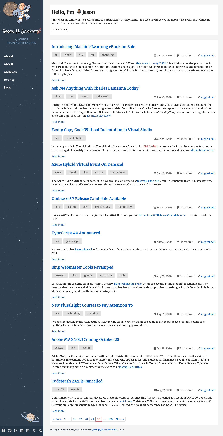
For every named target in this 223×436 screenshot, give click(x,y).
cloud (67, 54)
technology (118, 172)
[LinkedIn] (21, 430)
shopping (108, 54)
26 (74, 419)
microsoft (102, 96)
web (122, 275)
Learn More (59, 29)
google (88, 275)
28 (86, 419)
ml (92, 54)
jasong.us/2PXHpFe (130, 366)
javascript (72, 241)
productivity (102, 206)
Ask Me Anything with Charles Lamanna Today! (96, 88)
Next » (120, 419)
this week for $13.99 (151, 63)
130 (111, 419)
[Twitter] (34, 430)
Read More (58, 80)
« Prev (57, 419)
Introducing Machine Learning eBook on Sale (93, 46)
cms (57, 206)
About (8, 56)
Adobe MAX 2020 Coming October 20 (85, 339)
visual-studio (74, 138)
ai (56, 54)
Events (9, 80)
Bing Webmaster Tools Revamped (82, 267)
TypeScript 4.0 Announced (76, 233)
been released (83, 249)
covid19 (59, 389)
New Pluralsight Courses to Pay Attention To (92, 305)
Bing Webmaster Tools (128, 283)
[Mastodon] (27, 430)
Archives (10, 72)
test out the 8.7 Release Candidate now (162, 215)
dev (81, 54)
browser (60, 275)
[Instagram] (15, 430)
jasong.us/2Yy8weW (98, 115)
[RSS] (40, 430)
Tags (7, 87)
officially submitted (202, 150)
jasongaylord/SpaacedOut (105, 430)
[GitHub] (9, 430)
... (69, 419)
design (71, 206)
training (93, 313)
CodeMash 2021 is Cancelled (77, 381)
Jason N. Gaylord (20, 31)
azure (58, 172)
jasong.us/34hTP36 (148, 180)
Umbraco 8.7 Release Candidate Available (89, 198)
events (85, 96)
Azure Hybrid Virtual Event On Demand (87, 164)
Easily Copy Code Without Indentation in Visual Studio (102, 130)
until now (126, 401)
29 (92, 419)
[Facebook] (3, 430)
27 (80, 419)
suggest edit (208, 55)
